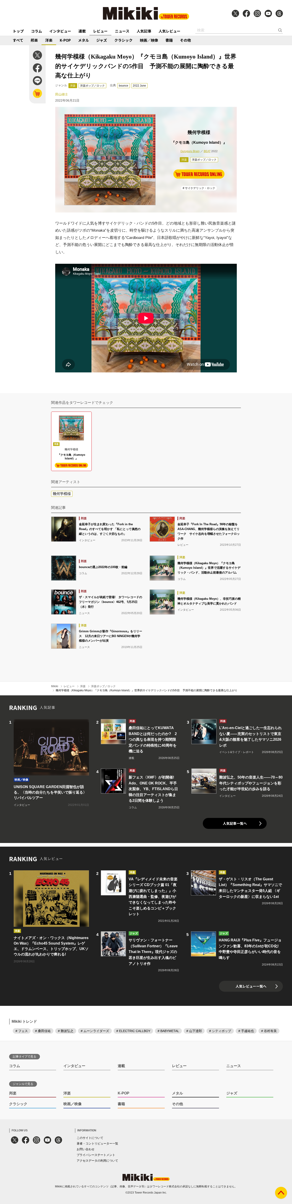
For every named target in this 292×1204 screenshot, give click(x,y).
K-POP (65, 40)
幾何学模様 (62, 494)
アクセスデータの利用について (97, 1160)
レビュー (100, 31)
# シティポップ (220, 1031)
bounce (123, 85)
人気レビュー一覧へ (251, 986)
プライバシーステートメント (96, 1154)
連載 (82, 31)
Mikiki (54, 686)
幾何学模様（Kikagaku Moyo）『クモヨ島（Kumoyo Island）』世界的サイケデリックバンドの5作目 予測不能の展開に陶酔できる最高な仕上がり (146, 690)
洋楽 (48, 40)
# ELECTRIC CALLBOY (133, 1031)
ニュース (122, 31)
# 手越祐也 (246, 1031)
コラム (36, 31)
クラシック (123, 40)
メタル (83, 40)
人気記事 (144, 31)
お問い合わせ (85, 1149)
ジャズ (101, 40)
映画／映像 (149, 40)
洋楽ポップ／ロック (92, 85)
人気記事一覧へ (235, 823)
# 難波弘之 (65, 1031)
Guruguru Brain (190, 151)
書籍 (169, 40)
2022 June (139, 85)
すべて (18, 40)
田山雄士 (61, 94)
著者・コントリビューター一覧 (97, 1143)
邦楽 (34, 40)
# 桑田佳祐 (43, 1031)
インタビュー (60, 31)
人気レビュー (169, 31)
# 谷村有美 (269, 1031)
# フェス (22, 1031)
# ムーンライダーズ (95, 1031)
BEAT (207, 151)
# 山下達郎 (194, 1031)
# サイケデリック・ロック (199, 188)
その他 (185, 40)
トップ (18, 31)
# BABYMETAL (168, 1031)
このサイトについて (90, 1137)
